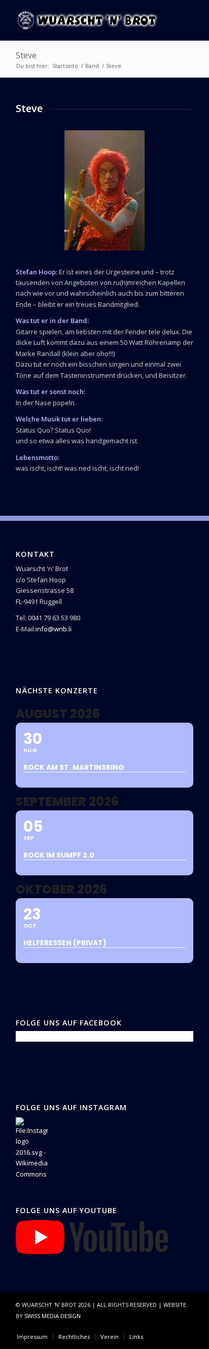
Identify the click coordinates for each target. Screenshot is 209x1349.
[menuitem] (32, 1336)
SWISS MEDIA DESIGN (52, 1316)
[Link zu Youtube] (185, 1326)
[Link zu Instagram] (170, 1326)
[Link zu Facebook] (155, 1326)
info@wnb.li (54, 628)
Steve (26, 55)
